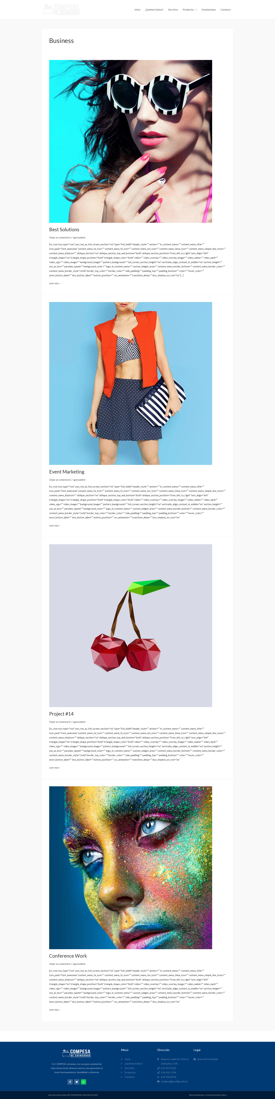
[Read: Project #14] (130, 625)
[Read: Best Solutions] (130, 141)
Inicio (137, 9)
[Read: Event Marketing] (130, 383)
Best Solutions (64, 229)
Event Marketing (66, 471)
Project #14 (61, 713)
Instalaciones (209, 9)
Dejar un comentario (60, 237)
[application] (195, 9)
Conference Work (68, 956)
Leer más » (54, 283)
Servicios (173, 9)
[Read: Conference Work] (130, 867)
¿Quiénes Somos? (154, 9)
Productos (188, 9)
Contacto (226, 9)
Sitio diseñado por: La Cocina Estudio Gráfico (208, 1095)
